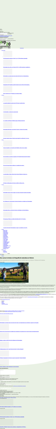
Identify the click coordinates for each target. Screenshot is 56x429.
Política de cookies (13, 397)
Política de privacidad (7, 397)
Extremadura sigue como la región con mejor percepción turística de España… (17, 192)
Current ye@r (2, 384)
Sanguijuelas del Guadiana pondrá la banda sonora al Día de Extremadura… (16, 84)
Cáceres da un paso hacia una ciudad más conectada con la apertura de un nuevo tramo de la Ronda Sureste (19, 331)
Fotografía (3, 303)
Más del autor (10, 313)
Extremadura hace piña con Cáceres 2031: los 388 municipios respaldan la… (16, 67)
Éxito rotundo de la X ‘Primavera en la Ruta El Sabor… (12, 93)
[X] (4, 307)
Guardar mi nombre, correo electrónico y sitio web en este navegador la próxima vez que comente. (15, 381)
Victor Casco (5, 246)
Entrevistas (5, 251)
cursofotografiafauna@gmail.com (42, 294)
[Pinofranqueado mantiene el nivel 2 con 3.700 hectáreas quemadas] (7, 56)
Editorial (4, 250)
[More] (19, 307)
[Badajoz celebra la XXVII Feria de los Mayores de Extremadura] (4, 338)
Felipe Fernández (5, 237)
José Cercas (5, 241)
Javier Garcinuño (5, 238)
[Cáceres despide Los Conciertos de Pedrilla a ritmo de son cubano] (7, 146)
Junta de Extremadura (5, 304)
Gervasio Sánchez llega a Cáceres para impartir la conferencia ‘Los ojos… (16, 138)
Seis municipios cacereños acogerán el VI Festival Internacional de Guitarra (16, 156)
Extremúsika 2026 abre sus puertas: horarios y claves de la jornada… (15, 129)
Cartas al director (5, 232)
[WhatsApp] (13, 307)
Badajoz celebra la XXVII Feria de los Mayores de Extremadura (11, 340)
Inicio (1, 254)
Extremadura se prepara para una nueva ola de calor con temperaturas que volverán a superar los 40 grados (19, 322)
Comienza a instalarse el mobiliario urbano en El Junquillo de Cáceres (14, 310)
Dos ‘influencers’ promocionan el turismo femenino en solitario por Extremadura (17, 201)
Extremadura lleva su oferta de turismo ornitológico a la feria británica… (16, 210)
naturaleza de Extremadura (33, 296)
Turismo (3, 184)
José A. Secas (5, 240)
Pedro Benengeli (5, 243)
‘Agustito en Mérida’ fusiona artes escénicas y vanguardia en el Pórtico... (13, 426)
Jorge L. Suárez (5, 239)
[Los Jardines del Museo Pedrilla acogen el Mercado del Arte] (7, 119)
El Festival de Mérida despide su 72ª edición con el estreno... (11, 406)
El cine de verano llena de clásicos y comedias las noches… (13, 165)
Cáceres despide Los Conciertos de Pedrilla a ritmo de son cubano (15, 147)
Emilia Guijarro (5, 235)
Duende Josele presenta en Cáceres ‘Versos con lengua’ (13, 311)
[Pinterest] (7, 307)
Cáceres (3, 95)
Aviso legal (1, 397)
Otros (2, 249)
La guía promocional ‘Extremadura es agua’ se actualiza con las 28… (15, 227)
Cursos (3, 302)
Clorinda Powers (5, 233)
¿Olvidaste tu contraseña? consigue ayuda (6, 35)
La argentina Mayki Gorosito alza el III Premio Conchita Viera (14, 103)
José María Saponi (6, 242)
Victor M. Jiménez (5, 248)
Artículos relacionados (4, 313)
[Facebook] (1, 307)
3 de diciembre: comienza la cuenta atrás (10, 111)
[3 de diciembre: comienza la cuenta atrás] (7, 110)
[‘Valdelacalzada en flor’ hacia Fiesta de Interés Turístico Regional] (4, 347)
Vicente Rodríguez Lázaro (7, 245)
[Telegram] (16, 307)
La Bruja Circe (5, 244)
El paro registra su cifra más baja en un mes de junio (9, 366)
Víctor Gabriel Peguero (6, 247)
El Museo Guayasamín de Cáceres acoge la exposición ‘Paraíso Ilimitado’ (13, 357)
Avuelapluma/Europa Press (6, 299)
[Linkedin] (10, 307)
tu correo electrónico (10, 38)
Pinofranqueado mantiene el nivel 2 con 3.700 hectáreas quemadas (15, 58)
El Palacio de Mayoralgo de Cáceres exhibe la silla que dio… (13, 183)
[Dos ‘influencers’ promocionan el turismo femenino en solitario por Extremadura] (7, 199)
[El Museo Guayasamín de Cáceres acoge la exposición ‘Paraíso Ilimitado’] (4, 356)
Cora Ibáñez (5, 234)
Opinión (3, 229)
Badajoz (3, 255)
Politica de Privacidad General (4, 36)
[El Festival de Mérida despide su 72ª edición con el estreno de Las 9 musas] (6, 405)
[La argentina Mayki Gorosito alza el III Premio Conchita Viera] (7, 101)
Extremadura (3, 50)
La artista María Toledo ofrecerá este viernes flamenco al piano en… (15, 174)
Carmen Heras (5, 231)
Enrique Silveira (5, 236)
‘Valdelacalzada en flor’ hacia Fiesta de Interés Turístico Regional (11, 349)
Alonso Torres (5, 230)
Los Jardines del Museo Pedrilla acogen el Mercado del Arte (14, 120)
